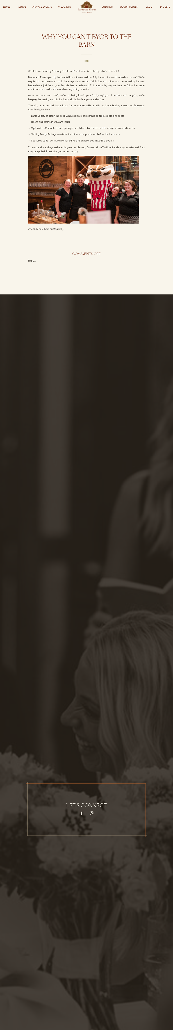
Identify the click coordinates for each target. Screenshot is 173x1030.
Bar (86, 61)
